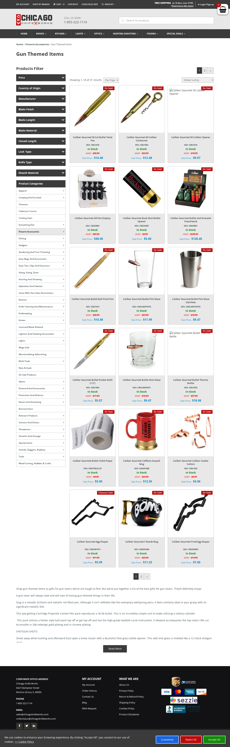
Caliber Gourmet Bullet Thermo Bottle (190, 381)
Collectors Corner (28, 211)
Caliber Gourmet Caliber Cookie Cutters (190, 462)
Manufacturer (27, 98)
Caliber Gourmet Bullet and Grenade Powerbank (190, 219)
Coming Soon (25, 218)
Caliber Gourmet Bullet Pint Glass (141, 299)
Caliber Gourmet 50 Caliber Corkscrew (141, 139)
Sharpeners (25, 429)
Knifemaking (25, 313)
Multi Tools (24, 361)
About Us (124, 684)
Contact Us (88, 696)
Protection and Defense (31, 395)
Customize (167, 739)
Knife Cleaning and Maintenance (36, 306)
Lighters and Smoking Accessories (36, 333)
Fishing (151, 33)
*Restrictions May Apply (182, 6)
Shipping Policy (127, 702)
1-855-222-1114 (75, 22)
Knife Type (25, 162)
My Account (22, 4)
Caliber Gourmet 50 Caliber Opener (190, 137)
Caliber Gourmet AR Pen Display (93, 218)
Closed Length (27, 141)
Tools (21, 456)
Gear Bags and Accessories (33, 258)
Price (22, 77)
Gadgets (23, 245)
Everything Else (26, 224)
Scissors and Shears (29, 422)
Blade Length (27, 120)
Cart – (60, 4)
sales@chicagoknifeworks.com (32, 714)
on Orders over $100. (174, 2)
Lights (79, 33)
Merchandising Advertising (32, 354)
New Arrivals (25, 367)
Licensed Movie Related (31, 327)
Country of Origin (29, 88)
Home (24, 33)
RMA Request (89, 708)
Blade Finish (26, 109)
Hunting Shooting (124, 33)
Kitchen (60, 33)
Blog (84, 702)
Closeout (23, 204)
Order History (89, 690)
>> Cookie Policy (24, 741)
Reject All (191, 739)
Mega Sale (24, 347)
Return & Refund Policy (131, 696)
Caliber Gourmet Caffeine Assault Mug (141, 462)
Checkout (73, 4)
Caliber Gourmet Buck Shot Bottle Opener (141, 219)
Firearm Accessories (37, 44)
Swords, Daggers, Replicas (32, 449)
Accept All (214, 739)
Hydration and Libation (31, 286)
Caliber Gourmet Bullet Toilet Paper (92, 460)
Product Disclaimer (129, 714)
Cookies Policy (126, 708)
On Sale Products (27, 374)
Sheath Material (28, 173)
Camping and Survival (30, 197)
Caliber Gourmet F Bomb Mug (141, 541)
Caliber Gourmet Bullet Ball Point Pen (93, 299)
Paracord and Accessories (32, 388)
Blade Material (28, 130)
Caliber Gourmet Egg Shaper (92, 541)
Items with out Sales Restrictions (36, 292)
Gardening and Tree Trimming (34, 252)
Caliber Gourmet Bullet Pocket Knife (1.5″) (92, 381)
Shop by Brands (41, 4)
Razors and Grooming (30, 402)
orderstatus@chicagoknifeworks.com (36, 718)
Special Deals (175, 33)
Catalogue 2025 (90, 4)
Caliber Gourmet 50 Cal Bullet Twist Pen (92, 139)
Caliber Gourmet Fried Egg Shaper (191, 541)
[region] (115, 738)
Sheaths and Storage (30, 436)
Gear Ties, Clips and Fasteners (34, 265)
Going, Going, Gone (29, 272)
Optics (98, 33)
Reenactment (26, 408)
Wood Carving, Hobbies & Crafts (35, 463)
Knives (40, 33)
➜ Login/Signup (206, 4)
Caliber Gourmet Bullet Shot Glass (141, 379)
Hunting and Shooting (30, 279)
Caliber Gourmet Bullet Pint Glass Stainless (190, 300)
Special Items (25, 442)
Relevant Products (28, 415)
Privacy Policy (126, 690)
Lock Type (25, 151)
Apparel (23, 190)
